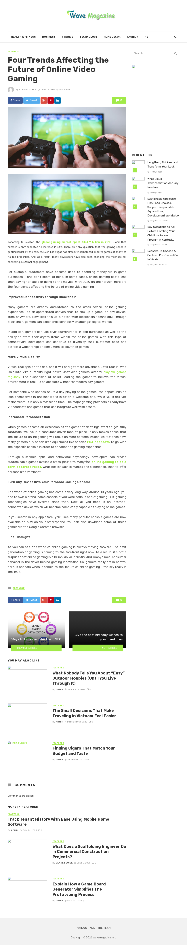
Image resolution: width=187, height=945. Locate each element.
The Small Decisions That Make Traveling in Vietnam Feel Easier (84, 713)
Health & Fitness (23, 36)
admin (59, 689)
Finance (67, 36)
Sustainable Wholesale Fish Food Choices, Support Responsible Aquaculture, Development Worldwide (163, 207)
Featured (14, 52)
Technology (88, 36)
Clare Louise (27, 89)
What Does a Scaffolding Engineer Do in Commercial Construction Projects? (89, 851)
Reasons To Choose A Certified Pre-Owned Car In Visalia (163, 255)
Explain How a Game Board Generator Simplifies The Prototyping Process (79, 889)
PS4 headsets (98, 442)
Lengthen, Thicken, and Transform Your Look (162, 164)
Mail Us (82, 927)
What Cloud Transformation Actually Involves (163, 183)
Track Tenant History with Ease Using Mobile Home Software (58, 822)
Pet (147, 36)
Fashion (132, 36)
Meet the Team (100, 927)
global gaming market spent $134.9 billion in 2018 (77, 242)
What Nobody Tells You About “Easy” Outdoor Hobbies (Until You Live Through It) (88, 678)
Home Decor (112, 36)
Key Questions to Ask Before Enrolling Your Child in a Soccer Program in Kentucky (161, 233)
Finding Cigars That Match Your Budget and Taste (83, 751)
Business (49, 36)
